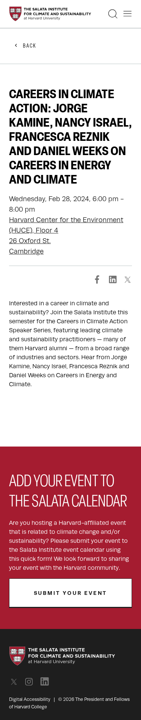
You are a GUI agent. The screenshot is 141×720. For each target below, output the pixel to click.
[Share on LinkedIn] (112, 279)
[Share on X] (127, 279)
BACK (29, 46)
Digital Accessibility (29, 699)
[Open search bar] (112, 13)
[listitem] (16, 681)
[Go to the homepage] (50, 13)
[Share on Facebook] (97, 279)
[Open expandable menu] (127, 13)
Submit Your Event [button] (71, 593)
